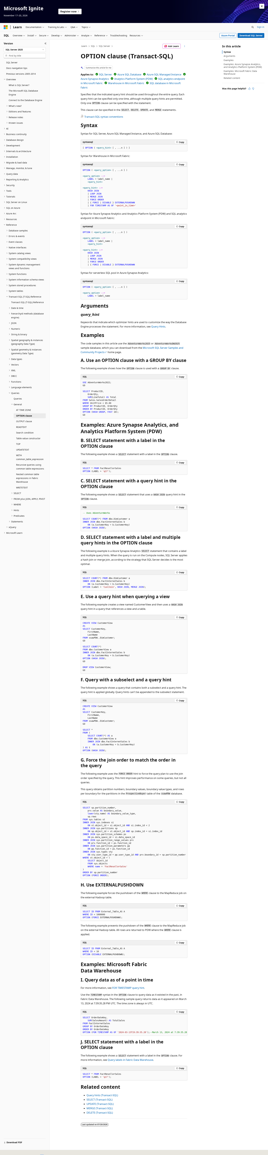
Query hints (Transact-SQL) (102, 1095)
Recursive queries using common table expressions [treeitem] (30, 466)
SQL (93, 46)
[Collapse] (45, 43)
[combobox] (25, 49)
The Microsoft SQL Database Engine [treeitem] (23, 92)
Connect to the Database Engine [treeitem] (25, 100)
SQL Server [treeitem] (12, 62)
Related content (232, 78)
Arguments (229, 55)
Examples (229, 60)
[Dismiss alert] (261, 6)
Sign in (260, 26)
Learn (84, 46)
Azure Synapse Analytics (95, 79)
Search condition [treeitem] (25, 432)
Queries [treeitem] (18, 398)
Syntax (227, 51)
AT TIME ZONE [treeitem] (23, 409)
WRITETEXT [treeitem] (22, 487)
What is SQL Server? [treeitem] (19, 85)
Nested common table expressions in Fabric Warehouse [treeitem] (27, 478)
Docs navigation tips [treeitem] (16, 68)
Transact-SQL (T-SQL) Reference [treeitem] (27, 302)
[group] (134, 1025)
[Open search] (253, 27)
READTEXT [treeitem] (21, 427)
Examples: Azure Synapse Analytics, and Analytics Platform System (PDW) (243, 65)
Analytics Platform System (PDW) (133, 79)
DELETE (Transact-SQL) (100, 1112)
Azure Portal (228, 35)
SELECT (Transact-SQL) (100, 1099)
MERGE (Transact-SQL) (100, 1108)
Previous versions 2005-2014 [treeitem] (21, 73)
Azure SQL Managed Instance (164, 74)
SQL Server (104, 46)
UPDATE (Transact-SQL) (100, 1104)
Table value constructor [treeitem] (28, 438)
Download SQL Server (251, 35)
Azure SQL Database (129, 74)
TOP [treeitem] (18, 443)
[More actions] (184, 46)
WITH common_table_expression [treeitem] (30, 457)
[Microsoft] (6, 27)
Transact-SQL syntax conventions (103, 116)
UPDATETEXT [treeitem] (22, 449)
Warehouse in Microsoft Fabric (126, 83)
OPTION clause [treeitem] (24, 415)
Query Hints (158, 326)
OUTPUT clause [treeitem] (24, 421)
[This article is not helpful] (253, 88)
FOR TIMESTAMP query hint (128, 988)
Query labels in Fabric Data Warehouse (130, 1060)
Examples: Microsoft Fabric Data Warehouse (240, 72)
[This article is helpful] (249, 88)
